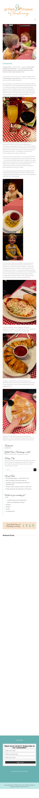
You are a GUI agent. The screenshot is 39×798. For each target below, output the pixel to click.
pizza (28, 70)
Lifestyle (8, 504)
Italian (9, 70)
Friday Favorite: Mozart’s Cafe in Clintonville (18, 486)
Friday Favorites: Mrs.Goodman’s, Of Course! (18, 489)
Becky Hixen (7, 67)
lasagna (21, 70)
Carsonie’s (8, 447)
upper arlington (17, 71)
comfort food (24, 68)
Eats (29, 67)
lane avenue (15, 70)
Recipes (8, 506)
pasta (24, 70)
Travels (8, 509)
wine (23, 71)
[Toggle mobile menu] (35, 19)
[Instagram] (18, 776)
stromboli (9, 71)
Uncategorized (10, 511)
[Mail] (24, 776)
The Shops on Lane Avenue (12, 78)
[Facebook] (14, 776)
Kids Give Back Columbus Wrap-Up (16, 480)
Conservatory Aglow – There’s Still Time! (17, 478)
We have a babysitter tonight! (16, 502)
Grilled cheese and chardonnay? (16, 500)
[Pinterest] (21, 776)
